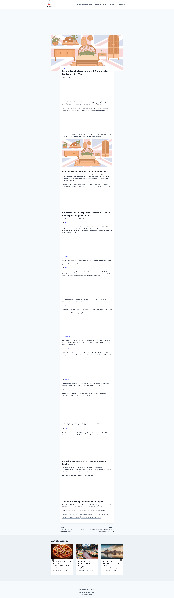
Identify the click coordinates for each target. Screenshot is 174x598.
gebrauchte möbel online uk (103, 514)
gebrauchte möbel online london (87, 514)
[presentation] (62, 551)
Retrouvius (67, 336)
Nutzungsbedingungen (101, 4)
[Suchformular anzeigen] (128, 5)
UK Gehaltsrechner (120, 4)
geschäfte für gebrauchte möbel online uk (91, 517)
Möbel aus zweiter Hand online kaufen (71, 520)
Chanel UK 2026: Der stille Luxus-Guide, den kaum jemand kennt (72, 529)
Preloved (67, 379)
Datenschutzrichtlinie (82, 4)
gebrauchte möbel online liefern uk (71, 514)
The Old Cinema (69, 419)
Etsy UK (67, 256)
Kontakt (91, 4)
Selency (67, 348)
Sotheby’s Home (69, 429)
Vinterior (67, 268)
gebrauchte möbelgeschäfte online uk (71, 517)
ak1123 (65, 77)
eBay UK (67, 223)
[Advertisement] (87, 24)
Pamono (67, 305)
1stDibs (67, 389)
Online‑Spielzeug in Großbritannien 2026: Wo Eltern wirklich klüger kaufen (101, 529)
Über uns (111, 4)
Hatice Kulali (58, 570)
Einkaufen (64, 68)
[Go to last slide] (53, 559)
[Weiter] (121, 559)
